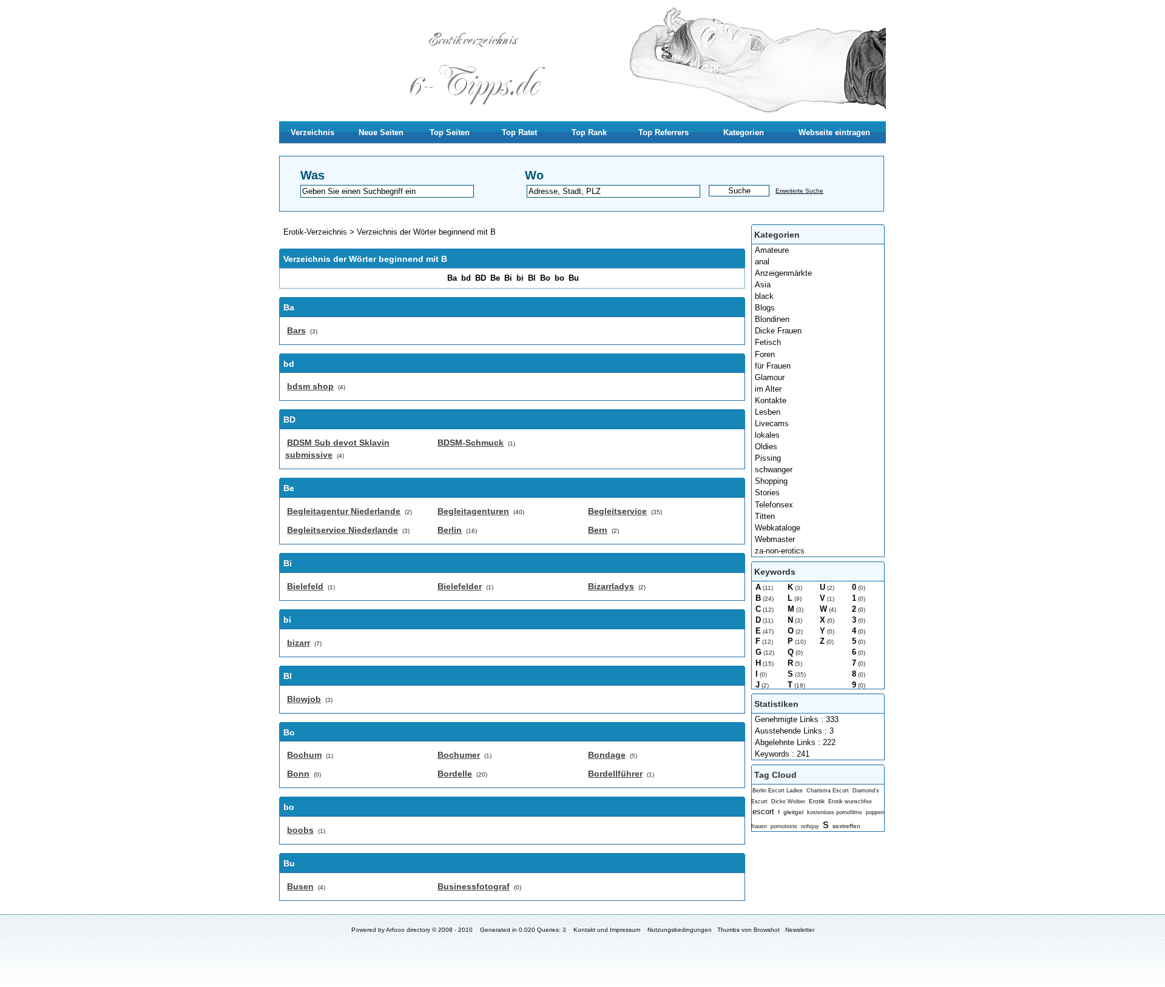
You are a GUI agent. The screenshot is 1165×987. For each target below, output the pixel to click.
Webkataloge (777, 527)
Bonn (298, 773)
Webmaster (775, 539)
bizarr (298, 642)
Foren (765, 354)
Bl (532, 278)
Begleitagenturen (473, 511)
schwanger (773, 469)
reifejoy (810, 826)
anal (762, 261)
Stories (767, 492)
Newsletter (799, 929)
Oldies (766, 446)
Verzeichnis (312, 132)
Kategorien (743, 132)
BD (480, 278)
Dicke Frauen (778, 330)
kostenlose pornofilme (834, 812)
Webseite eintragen (834, 132)
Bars (296, 330)
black (764, 296)
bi (520, 278)
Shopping (771, 481)
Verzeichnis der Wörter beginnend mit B (426, 231)
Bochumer (458, 755)
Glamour (770, 377)
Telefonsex (774, 504)
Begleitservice (617, 511)
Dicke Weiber (788, 801)
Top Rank (589, 132)
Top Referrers (663, 132)
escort (763, 811)
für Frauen (773, 365)
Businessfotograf (473, 886)
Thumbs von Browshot (748, 929)
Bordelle (454, 773)
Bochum (304, 755)
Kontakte (770, 400)
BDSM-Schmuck (470, 442)
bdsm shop (310, 386)
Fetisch (768, 342)
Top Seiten (450, 132)
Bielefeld (305, 586)
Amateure (772, 250)
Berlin (449, 530)
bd (466, 278)
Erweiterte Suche (799, 190)
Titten (765, 516)
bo (559, 278)
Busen (300, 886)
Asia (763, 284)
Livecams (772, 423)
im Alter (768, 388)
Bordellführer (615, 773)
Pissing (768, 458)
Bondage (607, 755)
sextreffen (846, 826)
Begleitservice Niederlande (342, 530)
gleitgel (793, 812)
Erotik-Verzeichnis (315, 231)
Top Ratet (519, 132)
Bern (597, 530)
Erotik (817, 801)
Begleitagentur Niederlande (343, 511)
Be (495, 278)
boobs (300, 830)
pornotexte (784, 826)
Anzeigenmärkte (783, 273)
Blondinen (772, 319)
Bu (574, 278)
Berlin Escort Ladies (777, 791)
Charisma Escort (827, 791)
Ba (452, 278)
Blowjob (304, 699)
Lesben (767, 412)
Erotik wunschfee (850, 801)
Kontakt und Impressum (606, 929)
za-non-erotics (780, 550)
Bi (508, 278)
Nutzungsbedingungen (679, 929)
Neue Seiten (381, 132)
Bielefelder (459, 586)
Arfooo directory (408, 929)
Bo (545, 278)
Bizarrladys (611, 586)
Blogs (765, 307)
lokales (767, 435)
